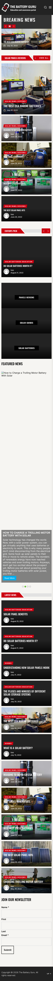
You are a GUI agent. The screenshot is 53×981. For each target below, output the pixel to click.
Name (5, 729)
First (3, 741)
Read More (10, 400)
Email (5, 757)
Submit (7, 771)
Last (3, 753)
